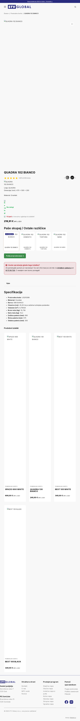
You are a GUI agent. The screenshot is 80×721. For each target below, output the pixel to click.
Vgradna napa (48, 704)
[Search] (75, 7)
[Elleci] (9, 183)
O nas (24, 689)
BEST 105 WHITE (63, 489)
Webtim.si (73, 717)
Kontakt (24, 686)
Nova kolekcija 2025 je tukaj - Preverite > (40, 1)
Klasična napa (48, 686)
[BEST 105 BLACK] (15, 580)
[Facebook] (66, 702)
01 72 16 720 (10, 270)
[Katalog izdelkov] (5, 7)
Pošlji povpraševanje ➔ (15, 256)
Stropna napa (48, 701)
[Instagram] (71, 702)
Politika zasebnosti (71, 691)
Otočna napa (48, 689)
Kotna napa (47, 696)
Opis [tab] (8, 283)
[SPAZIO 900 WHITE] (15, 408)
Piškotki (67, 694)
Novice (24, 694)
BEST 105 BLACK (13, 661)
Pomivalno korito (11, 486)
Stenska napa (48, 699)
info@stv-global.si (64, 268)
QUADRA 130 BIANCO (36, 490)
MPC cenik (26, 691)
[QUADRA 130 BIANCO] (40, 408)
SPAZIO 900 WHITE (14, 489)
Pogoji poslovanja (71, 689)
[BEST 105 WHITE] (65, 408)
